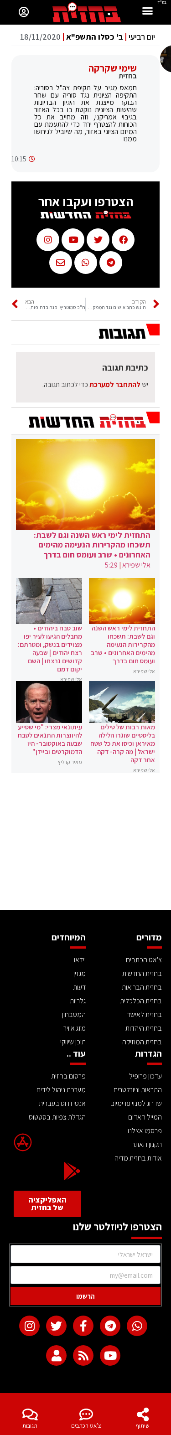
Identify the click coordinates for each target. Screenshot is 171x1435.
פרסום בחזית (68, 1076)
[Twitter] (56, 1326)
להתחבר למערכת (114, 384)
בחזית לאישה (144, 1014)
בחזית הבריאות (142, 987)
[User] (56, 1355)
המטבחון (74, 1014)
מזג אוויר (74, 1028)
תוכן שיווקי (73, 1042)
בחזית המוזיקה (142, 1042)
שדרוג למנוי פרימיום (136, 1103)
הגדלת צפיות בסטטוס (57, 1117)
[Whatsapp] (137, 1326)
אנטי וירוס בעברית (62, 1103)
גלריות (78, 1001)
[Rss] (83, 1355)
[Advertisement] (85, 841)
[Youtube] (110, 1355)
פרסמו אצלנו (145, 1131)
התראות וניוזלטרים (138, 1089)
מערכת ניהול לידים (61, 1089)
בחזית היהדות (143, 1028)
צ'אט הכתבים (86, 1426)
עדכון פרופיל (145, 1076)
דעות (79, 987)
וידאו (80, 960)
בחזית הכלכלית (141, 1001)
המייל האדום (145, 1117)
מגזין (79, 973)
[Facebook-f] (83, 1326)
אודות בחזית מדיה (138, 1158)
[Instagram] (29, 1326)
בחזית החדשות (142, 973)
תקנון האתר (147, 1144)
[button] (147, 12)
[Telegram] (110, 1326)
